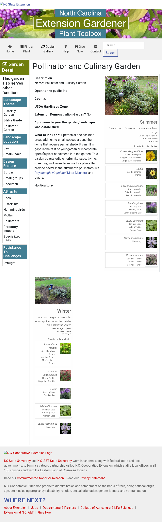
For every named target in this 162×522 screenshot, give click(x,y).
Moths (8, 215)
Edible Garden (14, 120)
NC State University (17, 461)
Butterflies (11, 204)
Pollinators (11, 221)
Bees (7, 198)
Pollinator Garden (11, 128)
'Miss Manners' (61, 173)
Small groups (13, 178)
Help (65, 51)
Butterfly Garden (10, 113)
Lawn (7, 148)
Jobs (34, 508)
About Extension (15, 508)
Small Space (13, 154)
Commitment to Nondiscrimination (40, 478)
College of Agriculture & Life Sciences (107, 508)
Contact (95, 51)
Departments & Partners (59, 508)
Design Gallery (49, 49)
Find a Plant (28, 49)
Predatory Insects (11, 228)
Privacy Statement (92, 478)
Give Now (81, 49)
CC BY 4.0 (66, 334)
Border (8, 172)
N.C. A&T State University (54, 461)
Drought (9, 263)
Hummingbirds (14, 210)
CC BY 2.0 (152, 141)
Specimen (11, 184)
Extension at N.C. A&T (19, 512)
